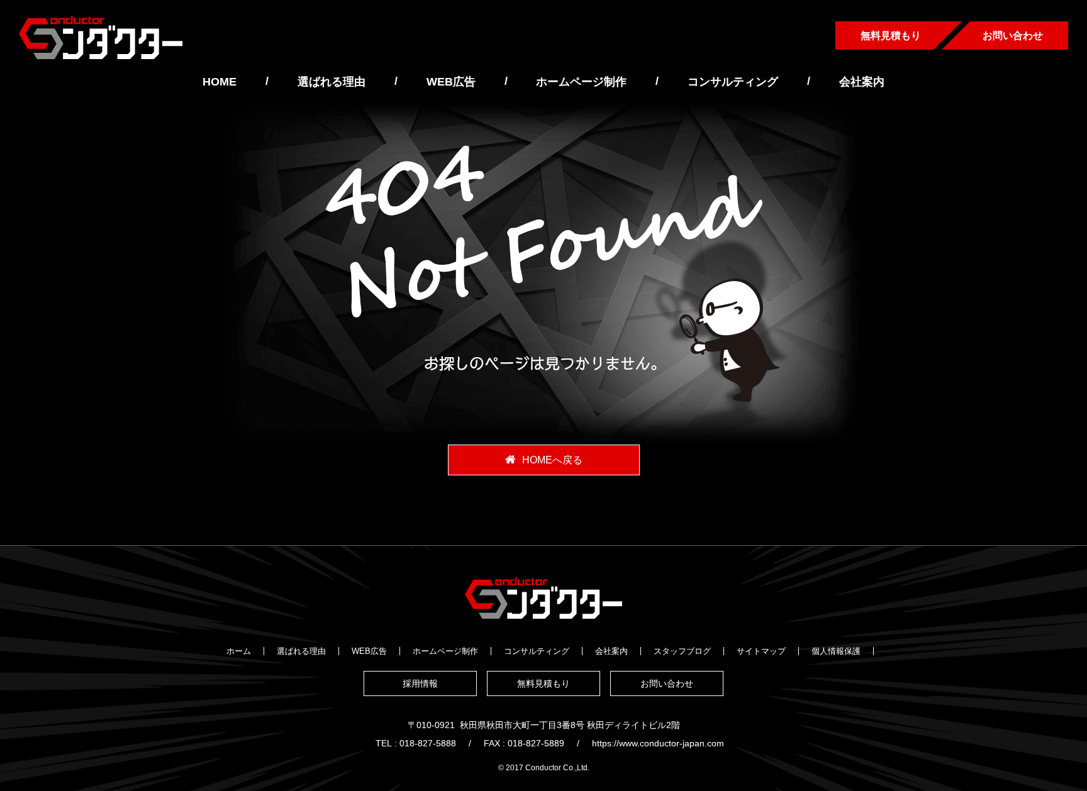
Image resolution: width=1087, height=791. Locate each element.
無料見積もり (891, 35)
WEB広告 (451, 81)
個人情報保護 (836, 651)
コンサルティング (733, 81)
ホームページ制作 (581, 81)
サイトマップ (761, 651)
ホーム (238, 651)
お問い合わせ (1013, 35)
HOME (220, 81)
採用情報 (420, 683)
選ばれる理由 (331, 81)
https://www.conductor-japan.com (658, 743)
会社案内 (861, 81)
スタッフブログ (682, 651)
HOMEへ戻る (552, 460)
